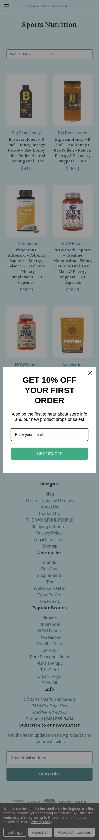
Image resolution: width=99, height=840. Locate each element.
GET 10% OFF (49, 454)
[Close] (90, 373)
